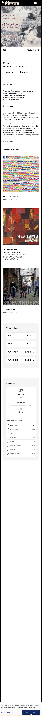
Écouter (24, 72)
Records (12, 4)
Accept (35, 712)
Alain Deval (8, 100)
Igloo (5, 2)
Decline (26, 712)
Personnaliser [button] (5, 712)
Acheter (9, 72)
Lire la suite (8, 141)
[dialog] (21, 709)
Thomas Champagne (15, 66)
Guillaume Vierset (11, 95)
